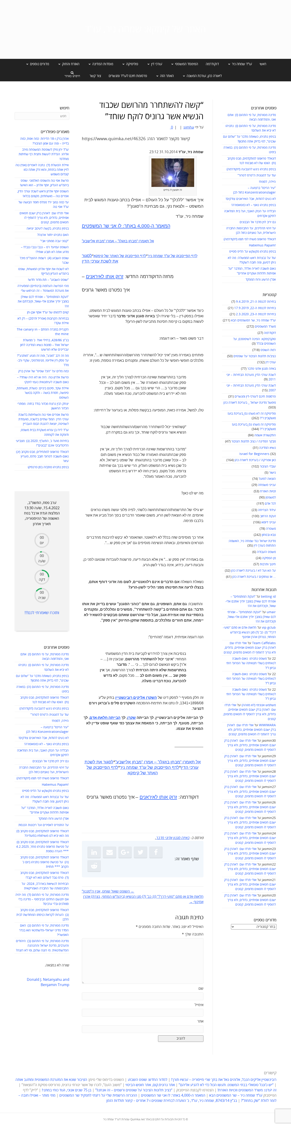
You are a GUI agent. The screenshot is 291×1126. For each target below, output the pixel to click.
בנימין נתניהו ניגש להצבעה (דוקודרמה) (251, 169)
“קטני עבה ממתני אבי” (54, 241)
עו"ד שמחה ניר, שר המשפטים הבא (253, 320)
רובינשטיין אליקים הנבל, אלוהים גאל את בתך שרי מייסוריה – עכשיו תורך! (223, 1079)
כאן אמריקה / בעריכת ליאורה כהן (255, 460)
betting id (268, 597)
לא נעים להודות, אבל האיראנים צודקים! (251, 199)
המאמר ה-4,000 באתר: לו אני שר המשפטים (126, 226)
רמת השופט (268, 350)
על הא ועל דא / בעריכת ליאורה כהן (253, 571)
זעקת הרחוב (268, 516)
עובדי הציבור (268, 466)
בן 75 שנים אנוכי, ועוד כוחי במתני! (66, 1090)
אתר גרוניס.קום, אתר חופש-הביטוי (150, 1085)
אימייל (199, 1005)
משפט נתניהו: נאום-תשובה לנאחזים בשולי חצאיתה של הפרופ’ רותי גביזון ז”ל (251, 663)
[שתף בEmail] (109, 852)
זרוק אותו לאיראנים (104, 276)
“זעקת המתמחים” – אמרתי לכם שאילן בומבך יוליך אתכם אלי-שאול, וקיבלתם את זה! (250, 601)
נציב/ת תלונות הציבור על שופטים (254, 356)
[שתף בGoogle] (125, 852)
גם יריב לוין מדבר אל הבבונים (258, 222)
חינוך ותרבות (268, 564)
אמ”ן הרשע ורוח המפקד (261, 280)
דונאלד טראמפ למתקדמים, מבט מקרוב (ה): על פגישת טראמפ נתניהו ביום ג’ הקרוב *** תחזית (44, 862)
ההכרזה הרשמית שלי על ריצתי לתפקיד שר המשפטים (98, 1095)
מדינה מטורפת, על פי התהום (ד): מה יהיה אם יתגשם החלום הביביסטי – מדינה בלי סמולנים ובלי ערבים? (42, 899)
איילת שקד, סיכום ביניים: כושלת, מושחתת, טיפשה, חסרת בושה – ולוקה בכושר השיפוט (42, 393)
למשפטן (271, 497)
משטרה (271, 529)
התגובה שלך (192, 934)
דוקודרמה (212, 64)
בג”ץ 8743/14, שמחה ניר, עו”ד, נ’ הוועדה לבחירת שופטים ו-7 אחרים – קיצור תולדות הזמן (171, 1100)
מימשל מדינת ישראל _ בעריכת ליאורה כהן (249, 403)
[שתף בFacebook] (156, 852)
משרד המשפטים (265, 326)
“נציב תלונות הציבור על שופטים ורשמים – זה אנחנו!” (133, 1090)
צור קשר (95, 76)
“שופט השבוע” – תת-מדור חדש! (48, 280)
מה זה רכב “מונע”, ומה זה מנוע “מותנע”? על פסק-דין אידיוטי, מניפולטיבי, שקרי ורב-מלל (43, 360)
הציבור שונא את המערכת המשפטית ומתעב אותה (51, 1079)
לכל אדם (270, 504)
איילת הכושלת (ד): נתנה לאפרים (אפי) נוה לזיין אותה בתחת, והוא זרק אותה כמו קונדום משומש (42, 169)
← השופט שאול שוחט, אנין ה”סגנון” (108, 891)
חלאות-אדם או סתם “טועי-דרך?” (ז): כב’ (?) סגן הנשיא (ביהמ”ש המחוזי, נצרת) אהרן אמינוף (249, 632)
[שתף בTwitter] (140, 852)
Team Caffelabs (264, 643)
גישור (272, 473)
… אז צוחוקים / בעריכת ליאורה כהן (254, 577)
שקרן (131, 718)
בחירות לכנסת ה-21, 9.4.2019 (256, 302)
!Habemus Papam (262, 245)
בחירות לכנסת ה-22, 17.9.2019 (255, 308)
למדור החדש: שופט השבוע (147, 1079)
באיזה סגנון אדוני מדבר (261, 369)
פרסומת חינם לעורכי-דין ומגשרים (255, 396)
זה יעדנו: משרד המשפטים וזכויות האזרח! (247, 1090)
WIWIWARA (267, 725)
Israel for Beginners (254, 454)
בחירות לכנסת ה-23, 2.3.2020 (256, 314)
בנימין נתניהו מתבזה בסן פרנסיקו (48, 467)
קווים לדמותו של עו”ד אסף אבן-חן (48, 312)
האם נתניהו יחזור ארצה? (53, 235)
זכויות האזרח (268, 491)
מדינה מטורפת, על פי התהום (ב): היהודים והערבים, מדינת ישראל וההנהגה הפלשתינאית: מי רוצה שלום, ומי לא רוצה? (42, 945)
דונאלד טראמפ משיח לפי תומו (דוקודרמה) (250, 239)
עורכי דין (271, 362)
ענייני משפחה (267, 485)
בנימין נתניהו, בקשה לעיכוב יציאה (48, 228)
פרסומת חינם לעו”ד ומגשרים (128, 76)
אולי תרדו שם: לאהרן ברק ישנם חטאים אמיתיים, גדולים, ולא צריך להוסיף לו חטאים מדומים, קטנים (250, 647)
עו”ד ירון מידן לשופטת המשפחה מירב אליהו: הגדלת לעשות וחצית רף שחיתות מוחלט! (44, 154)
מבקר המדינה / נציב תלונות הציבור (253, 441)
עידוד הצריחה (267, 510)
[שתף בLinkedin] (94, 852)
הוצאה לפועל (267, 479)
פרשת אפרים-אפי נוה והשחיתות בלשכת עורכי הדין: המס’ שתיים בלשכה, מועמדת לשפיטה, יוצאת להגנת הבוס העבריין (43, 419)
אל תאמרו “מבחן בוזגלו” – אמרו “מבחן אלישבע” (118, 241)
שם (200, 988)
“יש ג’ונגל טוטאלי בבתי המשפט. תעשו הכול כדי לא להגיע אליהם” (226, 1085)
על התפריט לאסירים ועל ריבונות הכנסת (43, 825)
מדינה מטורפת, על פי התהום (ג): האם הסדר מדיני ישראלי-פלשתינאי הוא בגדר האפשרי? (44, 930)
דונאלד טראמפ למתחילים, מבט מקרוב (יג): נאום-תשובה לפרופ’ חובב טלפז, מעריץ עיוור (42, 456)
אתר (200, 1021)
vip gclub (269, 628)
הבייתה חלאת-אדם (105, 718)
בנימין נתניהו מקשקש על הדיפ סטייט (252, 251)
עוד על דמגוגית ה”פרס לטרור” (257, 175)
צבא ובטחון (269, 535)
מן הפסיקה (269, 558)
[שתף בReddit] (94, 866)
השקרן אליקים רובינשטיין (136, 698)
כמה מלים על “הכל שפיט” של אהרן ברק (43, 371)
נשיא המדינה (267, 448)
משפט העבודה (266, 552)
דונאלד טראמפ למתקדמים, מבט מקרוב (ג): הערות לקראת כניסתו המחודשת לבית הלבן (42, 914)
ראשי (263, 64)
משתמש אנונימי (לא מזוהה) (259, 705)
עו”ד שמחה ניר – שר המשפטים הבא (235, 1095)
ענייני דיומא (268, 522)
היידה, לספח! (267, 182)
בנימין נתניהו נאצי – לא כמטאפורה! (253, 205)
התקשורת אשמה (265, 435)
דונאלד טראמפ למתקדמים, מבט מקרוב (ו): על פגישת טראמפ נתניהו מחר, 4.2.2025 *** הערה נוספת (42, 846)
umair (271, 612)
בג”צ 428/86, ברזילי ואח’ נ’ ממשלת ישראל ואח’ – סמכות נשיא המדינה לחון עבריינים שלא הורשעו (44, 344)
